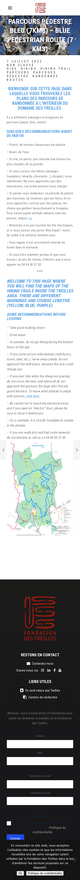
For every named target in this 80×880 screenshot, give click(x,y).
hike (12, 68)
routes (15, 80)
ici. (30, 218)
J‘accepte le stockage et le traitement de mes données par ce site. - (43, 828)
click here (32, 396)
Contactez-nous (43, 663)
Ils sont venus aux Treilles (42, 690)
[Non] (74, 860)
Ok (20, 873)
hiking (29, 68)
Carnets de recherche (42, 697)
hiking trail (56, 68)
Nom (40, 752)
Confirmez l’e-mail (40, 793)
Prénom (40, 736)
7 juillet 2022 (24, 61)
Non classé (20, 65)
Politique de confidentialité (45, 873)
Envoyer (15, 838)
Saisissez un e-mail (40, 776)
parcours (18, 72)
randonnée (45, 76)
